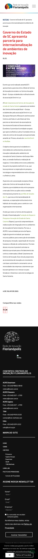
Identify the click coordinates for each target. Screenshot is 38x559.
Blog (5, 58)
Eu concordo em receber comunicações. (15, 516)
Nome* (7, 492)
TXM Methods (9, 464)
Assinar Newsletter (19, 535)
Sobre (5, 446)
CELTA (7, 462)
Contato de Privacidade (12, 476)
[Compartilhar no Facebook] (3, 310)
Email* (7, 499)
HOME (5, 443)
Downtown (8, 459)
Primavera (8, 454)
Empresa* (8, 507)
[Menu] (34, 6)
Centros (6, 450)
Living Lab (6, 468)
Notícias (6, 19)
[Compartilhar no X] (5, 310)
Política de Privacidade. (24, 555)
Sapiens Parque (10, 457)
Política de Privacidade (11, 472)
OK (10, 555)
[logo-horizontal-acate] (17, 6)
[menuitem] (34, 6)
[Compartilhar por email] (6, 310)
